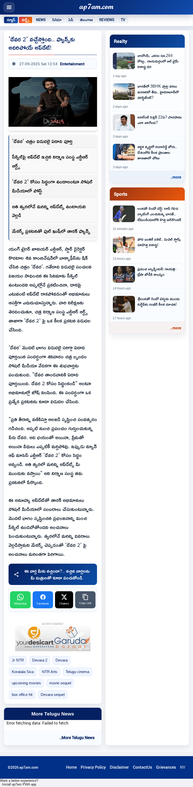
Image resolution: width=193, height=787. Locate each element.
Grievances (166, 767)
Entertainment (72, 63)
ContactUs (142, 767)
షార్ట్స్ (25, 20)
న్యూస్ (11, 20)
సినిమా (57, 20)
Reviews (106, 20)
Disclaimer (119, 767)
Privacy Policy (93, 767)
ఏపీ (70, 20)
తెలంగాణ (86, 20)
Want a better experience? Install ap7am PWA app (19, 782)
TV (123, 20)
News (41, 20)
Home (71, 767)
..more (175, 176)
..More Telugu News (77, 737)
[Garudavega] (52, 638)
